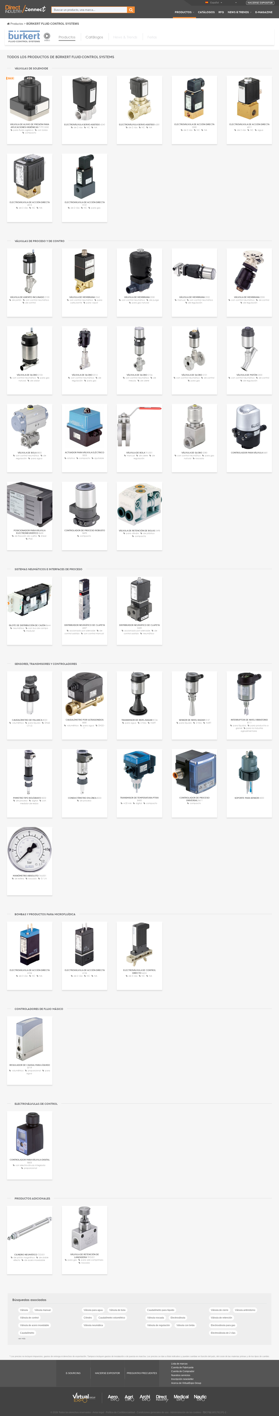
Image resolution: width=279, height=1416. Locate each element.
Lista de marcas (179, 1363)
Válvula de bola (117, 1310)
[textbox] (89, 9)
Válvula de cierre (219, 1310)
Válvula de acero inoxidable (34, 1325)
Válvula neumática (93, 1325)
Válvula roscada (155, 1317)
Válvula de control (29, 1317)
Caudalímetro (27, 1333)
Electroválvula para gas (223, 1325)
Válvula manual (43, 1310)
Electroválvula (178, 1317)
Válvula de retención (221, 1317)
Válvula (24, 1310)
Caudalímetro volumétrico (112, 1317)
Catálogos (206, 12)
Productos (183, 12)
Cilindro (88, 1317)
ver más (21, 1338)
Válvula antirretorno (245, 1310)
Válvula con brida (186, 1325)
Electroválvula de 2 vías (223, 1333)
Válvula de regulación (158, 1325)
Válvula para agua (93, 1310)
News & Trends (238, 12)
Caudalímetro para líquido (160, 1310)
